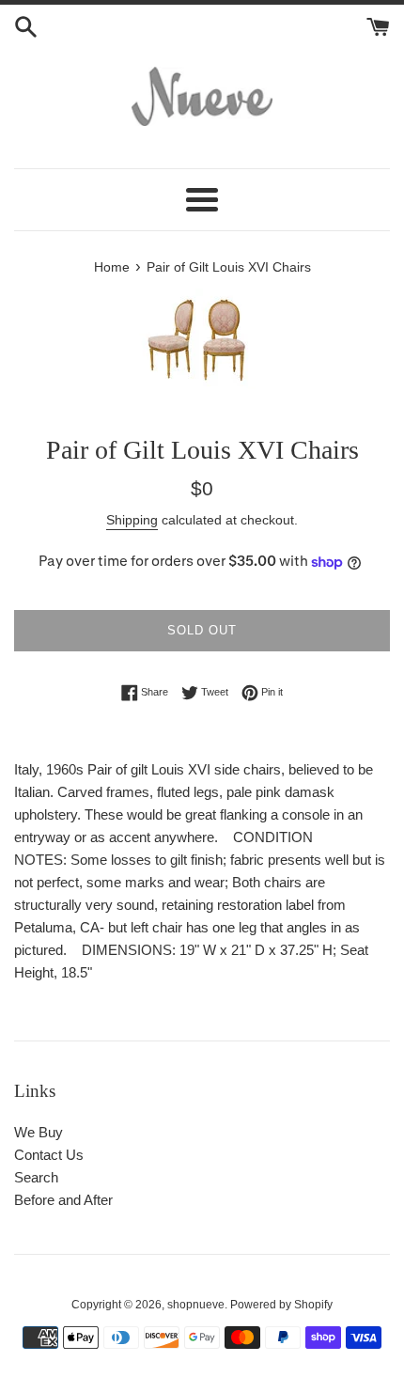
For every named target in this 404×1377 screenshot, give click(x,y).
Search (36, 1177)
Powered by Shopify (281, 1304)
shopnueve (196, 1304)
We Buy (38, 1132)
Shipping (132, 519)
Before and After (63, 1200)
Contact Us (49, 1155)
